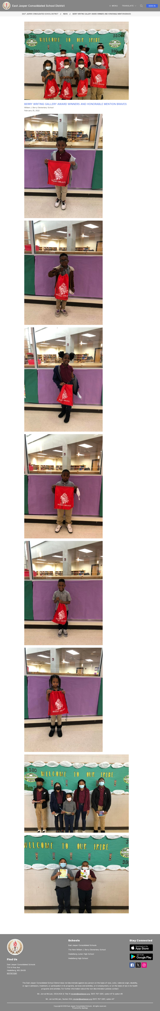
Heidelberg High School (78, 958)
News (65, 14)
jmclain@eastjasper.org (80, 994)
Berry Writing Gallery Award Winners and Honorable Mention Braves (102, 14)
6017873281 (12, 973)
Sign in (152, 6)
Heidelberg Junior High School (81, 954)
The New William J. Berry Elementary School (87, 950)
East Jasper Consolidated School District (40, 14)
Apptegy (85, 1008)
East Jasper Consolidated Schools (82, 945)
